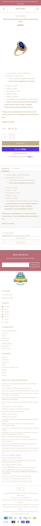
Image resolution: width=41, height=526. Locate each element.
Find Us (4, 365)
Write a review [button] (20, 238)
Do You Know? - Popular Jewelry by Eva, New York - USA (16, 478)
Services (4, 336)
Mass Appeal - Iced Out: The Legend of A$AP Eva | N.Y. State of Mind (20, 448)
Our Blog (4, 370)
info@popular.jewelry (7, 298)
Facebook (7, 306)
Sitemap (4, 375)
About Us (4, 357)
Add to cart (20, 143)
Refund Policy (5, 341)
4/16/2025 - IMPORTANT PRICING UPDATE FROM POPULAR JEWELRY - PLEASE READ (20, 3)
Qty (5, 136)
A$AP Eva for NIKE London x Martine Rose (13, 411)
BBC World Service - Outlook (9, 417)
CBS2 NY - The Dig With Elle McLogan (12, 458)
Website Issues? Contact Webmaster (20, 498)
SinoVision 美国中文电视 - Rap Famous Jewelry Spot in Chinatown (19, 467)
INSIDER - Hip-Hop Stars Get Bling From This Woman (16, 437)
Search (4, 372)
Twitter (6, 309)
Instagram (7, 312)
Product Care (5, 333)
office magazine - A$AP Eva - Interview (12, 465)
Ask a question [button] (20, 242)
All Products (5, 360)
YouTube (7, 317)
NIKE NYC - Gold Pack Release (10, 414)
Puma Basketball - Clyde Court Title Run (12, 406)
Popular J (18, 493)
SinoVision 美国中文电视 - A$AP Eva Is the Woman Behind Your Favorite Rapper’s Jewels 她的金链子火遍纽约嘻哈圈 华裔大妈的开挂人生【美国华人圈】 (20, 471)
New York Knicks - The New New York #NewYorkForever (16, 388)
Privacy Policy (5, 346)
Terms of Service (6, 348)
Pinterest (7, 314)
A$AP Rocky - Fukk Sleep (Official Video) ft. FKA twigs (15, 409)
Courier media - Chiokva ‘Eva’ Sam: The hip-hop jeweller (16, 476)
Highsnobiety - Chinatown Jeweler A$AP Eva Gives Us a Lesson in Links (20, 391)
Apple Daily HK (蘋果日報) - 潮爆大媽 (11, 455)
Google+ (7, 322)
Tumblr (6, 319)
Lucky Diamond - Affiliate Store (10, 367)
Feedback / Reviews (7, 343)
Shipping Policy (6, 338)
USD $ (19, 489)
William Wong (20, 495)
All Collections (5, 362)
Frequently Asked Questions (9, 330)
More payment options (20, 153)
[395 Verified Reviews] (20, 286)
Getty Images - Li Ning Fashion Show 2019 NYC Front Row (17, 481)
